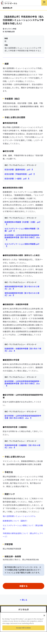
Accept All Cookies (23, 628)
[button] (44, 3)
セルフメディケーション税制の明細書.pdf (22, 244)
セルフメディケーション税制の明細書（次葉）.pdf (22, 229)
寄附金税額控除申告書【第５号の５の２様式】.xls (22, 287)
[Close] (44, 615)
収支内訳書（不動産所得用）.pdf (18, 174)
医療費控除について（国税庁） (15, 520)
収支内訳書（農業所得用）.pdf (17, 169)
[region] (23, 622)
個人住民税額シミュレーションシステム (19, 516)
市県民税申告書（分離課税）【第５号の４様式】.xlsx (22, 446)
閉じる (24, 599)
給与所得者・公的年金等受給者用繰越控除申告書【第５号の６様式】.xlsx (23, 417)
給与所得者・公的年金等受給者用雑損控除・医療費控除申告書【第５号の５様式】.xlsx (23, 236)
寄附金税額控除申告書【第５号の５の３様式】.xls (22, 294)
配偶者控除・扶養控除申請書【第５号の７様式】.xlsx (23, 349)
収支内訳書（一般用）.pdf (16, 178)
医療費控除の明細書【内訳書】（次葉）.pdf (22, 222)
